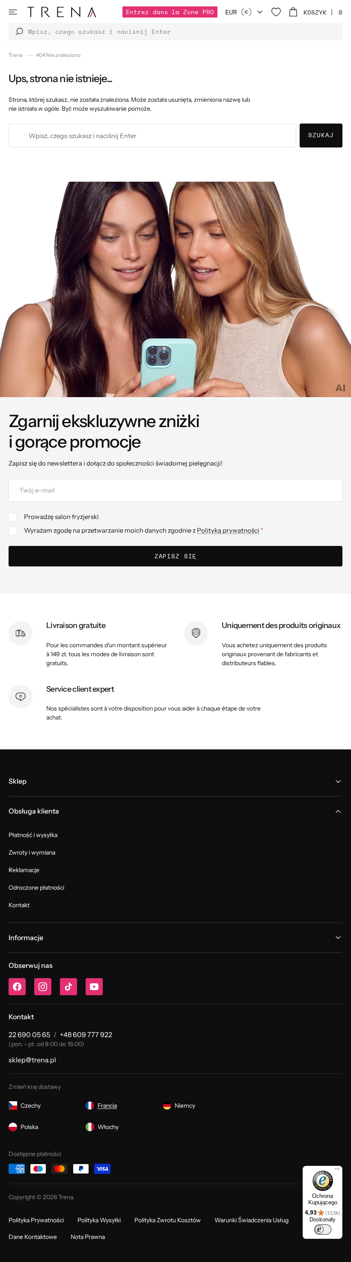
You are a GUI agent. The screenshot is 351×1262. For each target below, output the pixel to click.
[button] (12, 12)
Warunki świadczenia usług (251, 1220)
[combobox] (152, 135)
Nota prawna (88, 1237)
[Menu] (337, 1171)
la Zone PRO (170, 11)
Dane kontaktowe (33, 1237)
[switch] (322, 1229)
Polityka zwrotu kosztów (167, 1220)
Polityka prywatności (36, 1220)
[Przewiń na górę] (338, 1249)
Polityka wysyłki (99, 1220)
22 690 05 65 (29, 1034)
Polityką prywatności (228, 530)
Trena (15, 55)
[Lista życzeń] (276, 12)
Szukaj (320, 134)
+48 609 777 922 (86, 1034)
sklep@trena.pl (32, 1060)
